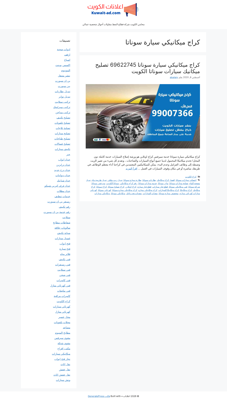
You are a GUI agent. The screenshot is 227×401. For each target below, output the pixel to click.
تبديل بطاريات (62, 91)
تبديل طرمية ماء (99, 180)
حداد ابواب (64, 159)
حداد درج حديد (62, 170)
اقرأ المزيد (131, 168)
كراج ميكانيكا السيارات (169, 190)
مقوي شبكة (64, 343)
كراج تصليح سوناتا (116, 186)
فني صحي (64, 275)
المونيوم (65, 70)
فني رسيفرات (62, 264)
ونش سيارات (63, 380)
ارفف (67, 54)
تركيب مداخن (62, 112)
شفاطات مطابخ (61, 222)
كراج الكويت (190, 176)
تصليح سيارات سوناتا (179, 183)
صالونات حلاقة (62, 227)
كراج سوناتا (102, 186)
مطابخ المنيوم (62, 332)
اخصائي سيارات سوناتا (186, 180)
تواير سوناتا (163, 183)
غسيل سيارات (62, 238)
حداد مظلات (63, 191)
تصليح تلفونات (62, 122)
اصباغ (67, 59)
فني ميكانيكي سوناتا (178, 186)
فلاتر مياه (65, 254)
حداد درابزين (63, 164)
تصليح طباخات (62, 138)
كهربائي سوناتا (104, 190)
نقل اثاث (65, 364)
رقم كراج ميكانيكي (128, 183)
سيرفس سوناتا (98, 183)
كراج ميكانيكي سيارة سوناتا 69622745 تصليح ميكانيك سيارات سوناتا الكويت (147, 67)
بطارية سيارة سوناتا (132, 180)
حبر (68, 154)
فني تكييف (64, 259)
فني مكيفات (63, 290)
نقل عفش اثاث (61, 374)
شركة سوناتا (194, 186)
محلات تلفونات (62, 322)
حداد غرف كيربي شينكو (57, 185)
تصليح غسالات (62, 143)
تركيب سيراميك (61, 107)
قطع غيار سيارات (160, 186)
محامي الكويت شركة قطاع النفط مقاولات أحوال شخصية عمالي (113, 24)
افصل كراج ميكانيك (166, 180)
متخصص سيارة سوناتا (169, 193)
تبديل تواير (64, 96)
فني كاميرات (63, 280)
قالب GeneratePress (99, 396)
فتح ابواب (65, 243)
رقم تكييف (64, 206)
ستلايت (66, 217)
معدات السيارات (150, 193)
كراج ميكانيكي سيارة (148, 190)
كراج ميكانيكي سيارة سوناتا (124, 190)
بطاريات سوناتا (149, 180)
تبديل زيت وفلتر (115, 180)
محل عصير (64, 317)
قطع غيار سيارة (144, 186)
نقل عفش (64, 369)
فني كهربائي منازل (60, 285)
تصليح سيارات (62, 133)
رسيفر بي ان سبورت (58, 201)
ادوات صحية (63, 49)
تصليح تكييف (63, 117)
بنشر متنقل (64, 75)
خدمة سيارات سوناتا (148, 183)
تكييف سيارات (62, 149)
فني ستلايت (63, 269)
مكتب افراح (63, 348)
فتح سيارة (64, 248)
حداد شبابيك (63, 180)
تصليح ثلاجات (63, 128)
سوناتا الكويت (113, 183)
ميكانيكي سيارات (102, 193)
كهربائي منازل (62, 311)
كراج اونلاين (131, 186)
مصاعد (66, 327)
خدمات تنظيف (62, 196)
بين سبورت (64, 86)
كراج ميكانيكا (186, 190)
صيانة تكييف (63, 233)
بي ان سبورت (62, 80)
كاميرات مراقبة (62, 296)
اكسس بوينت (62, 65)
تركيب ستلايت (62, 101)
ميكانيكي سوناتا (118, 193)
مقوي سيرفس (62, 338)
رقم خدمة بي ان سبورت (57, 212)
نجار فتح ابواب (62, 359)
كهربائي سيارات (61, 306)
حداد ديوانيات (62, 175)
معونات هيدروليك (134, 193)
